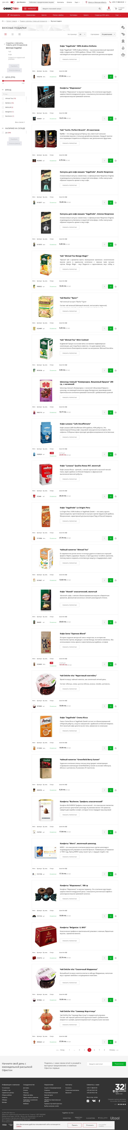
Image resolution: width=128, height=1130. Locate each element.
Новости (4, 1097)
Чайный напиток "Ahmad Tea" (74, 549)
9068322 (39, 286)
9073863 (39, 706)
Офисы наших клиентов (30, 1097)
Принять (75, 1125)
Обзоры (4, 1100)
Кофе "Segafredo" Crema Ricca (74, 717)
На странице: (72, 34)
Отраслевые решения (51, 1092)
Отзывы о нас (6, 1090)
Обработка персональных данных (52, 1100)
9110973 (39, 244)
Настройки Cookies (102, 1125)
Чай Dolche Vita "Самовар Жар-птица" (78, 1011)
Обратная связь (28, 1095)
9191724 (39, 916)
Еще (76, 2)
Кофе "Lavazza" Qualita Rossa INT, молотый (80, 465)
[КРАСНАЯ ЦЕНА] (123, 34)
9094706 (39, 790)
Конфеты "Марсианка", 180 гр (74, 885)
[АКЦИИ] (123, 41)
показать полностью (69, 59)
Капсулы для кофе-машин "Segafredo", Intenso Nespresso (87, 214)
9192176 (39, 77)
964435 (39, 622)
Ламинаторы (30, 15)
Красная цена (48, 1095)
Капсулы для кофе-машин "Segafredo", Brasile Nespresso (86, 172)
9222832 (39, 160)
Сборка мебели (7, 1095)
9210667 (39, 580)
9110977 (39, 202)
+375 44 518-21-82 (92, 1090)
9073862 (39, 1000)
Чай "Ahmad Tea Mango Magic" (74, 256)
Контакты (60, 2)
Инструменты (15, 15)
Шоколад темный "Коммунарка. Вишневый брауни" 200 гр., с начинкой (86, 383)
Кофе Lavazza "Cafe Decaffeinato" (75, 424)
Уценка (46, 1097)
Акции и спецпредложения (52, 1088)
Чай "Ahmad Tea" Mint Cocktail (74, 340)
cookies (18, 1126)
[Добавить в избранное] (115, 76)
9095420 (39, 1042)
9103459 (39, 664)
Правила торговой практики (53, 1103)
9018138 (39, 370)
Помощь (26, 1092)
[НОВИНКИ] (123, 27)
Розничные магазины (72, 1090)
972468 (39, 496)
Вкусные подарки (14, 48)
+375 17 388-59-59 (118, 2)
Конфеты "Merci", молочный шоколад (78, 843)
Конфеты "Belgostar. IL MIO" (73, 927)
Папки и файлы (58, 15)
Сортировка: (95, 34)
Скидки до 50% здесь (102, 15)
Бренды (4, 1102)
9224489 (39, 328)
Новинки (47, 1090)
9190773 (39, 958)
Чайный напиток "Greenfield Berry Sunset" (80, 759)
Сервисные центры (8, 1092)
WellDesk (26, 1103)
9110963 (39, 748)
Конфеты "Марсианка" (70, 88)
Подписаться (119, 1064)
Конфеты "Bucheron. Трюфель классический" (81, 801)
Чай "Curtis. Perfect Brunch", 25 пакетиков (80, 130)
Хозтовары (73, 15)
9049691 (39, 119)
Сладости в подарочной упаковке (16, 58)
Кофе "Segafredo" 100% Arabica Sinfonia (78, 46)
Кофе (10, 54)
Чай (9, 51)
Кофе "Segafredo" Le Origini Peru (75, 507)
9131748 (39, 874)
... (74, 1050)
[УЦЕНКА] (123, 55)
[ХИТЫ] (123, 48)
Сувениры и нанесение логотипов (30, 1100)
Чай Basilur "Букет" (69, 298)
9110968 (39, 538)
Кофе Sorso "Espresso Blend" (73, 633)
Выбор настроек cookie (51, 1106)
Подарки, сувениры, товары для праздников (16, 44)
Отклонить (90, 1125)
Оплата (69, 2)
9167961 (39, 832)
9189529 (39, 454)
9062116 (39, 412)
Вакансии (68, 1092)
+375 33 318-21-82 (92, 1092)
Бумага (86, 15)
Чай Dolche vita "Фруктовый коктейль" (78, 675)
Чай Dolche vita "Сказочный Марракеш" (79, 969)
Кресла (44, 15)
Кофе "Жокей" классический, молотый (78, 591)
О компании (6, 1088)
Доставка (26, 1088)
